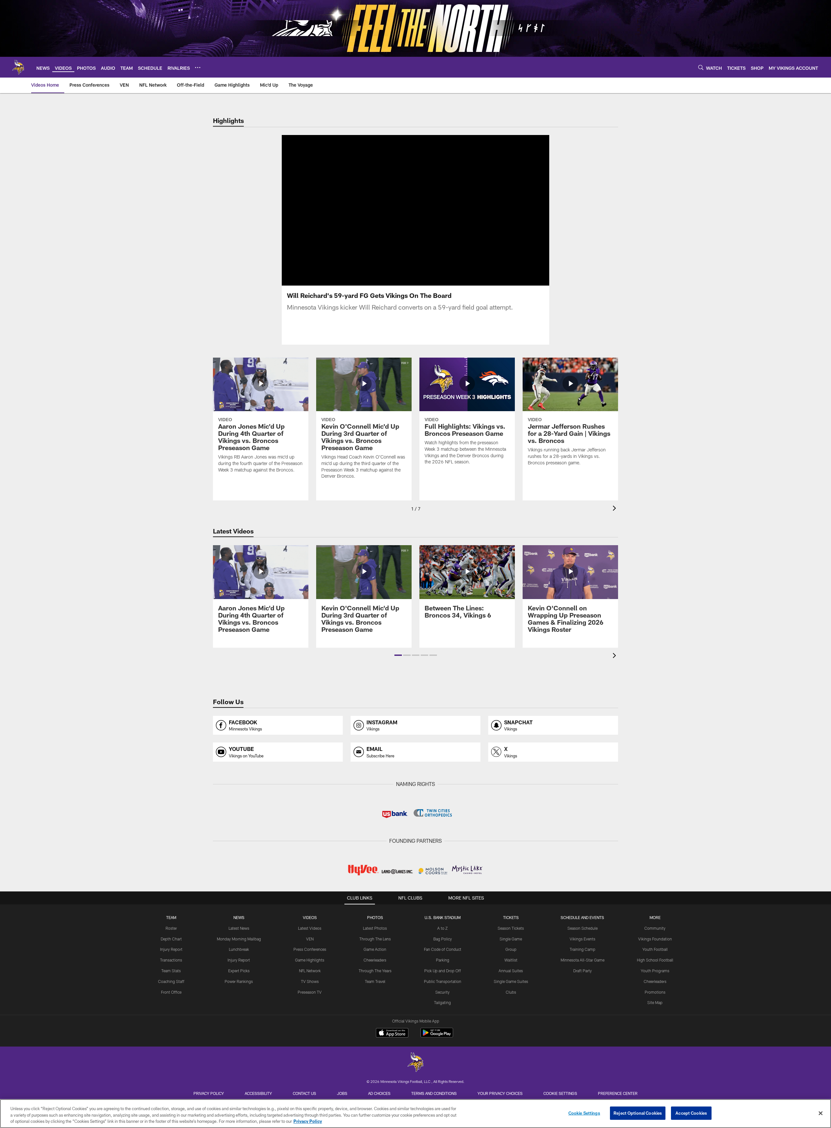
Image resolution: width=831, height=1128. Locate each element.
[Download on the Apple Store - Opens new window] (392, 1033)
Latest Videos (309, 928)
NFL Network (310, 970)
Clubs (511, 992)
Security (442, 992)
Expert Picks (239, 970)
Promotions (655, 992)
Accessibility (258, 1093)
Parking (442, 960)
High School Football (655, 960)
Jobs (342, 1093)
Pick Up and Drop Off (442, 970)
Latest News (239, 928)
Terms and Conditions (434, 1093)
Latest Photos (375, 928)
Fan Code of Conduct (442, 949)
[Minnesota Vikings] (415, 1063)
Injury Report (171, 949)
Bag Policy (442, 939)
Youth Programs (655, 970)
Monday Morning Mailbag (239, 939)
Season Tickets (511, 928)
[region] (415, 1113)
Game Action (375, 949)
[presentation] (615, 509)
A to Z (442, 928)
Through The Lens (375, 939)
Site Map (655, 1002)
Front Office (171, 992)
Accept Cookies (691, 1112)
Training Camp (582, 949)
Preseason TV (310, 992)
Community (654, 928)
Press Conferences (309, 949)
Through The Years (375, 970)
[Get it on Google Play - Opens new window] (436, 1036)
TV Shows (310, 981)
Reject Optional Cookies (638, 1112)
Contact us (304, 1093)
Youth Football (655, 949)
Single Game (511, 939)
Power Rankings (239, 981)
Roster (171, 928)
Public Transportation (442, 981)
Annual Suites (511, 970)
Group (510, 949)
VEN (310, 939)
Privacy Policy (208, 1093)
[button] (395, 210)
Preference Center (618, 1093)
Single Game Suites (511, 981)
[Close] (820, 1113)
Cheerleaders (375, 960)
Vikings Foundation (655, 939)
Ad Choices (379, 1093)
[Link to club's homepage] (18, 67)
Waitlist (510, 960)
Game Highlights (309, 960)
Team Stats (171, 970)
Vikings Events (582, 939)
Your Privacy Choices (500, 1093)
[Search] (700, 67)
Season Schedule (582, 928)
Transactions (171, 960)
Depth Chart (171, 939)
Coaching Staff (171, 981)
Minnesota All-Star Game (582, 960)
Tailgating (442, 1002)
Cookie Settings (560, 1093)
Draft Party (582, 970)
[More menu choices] (197, 67)
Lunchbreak (239, 949)
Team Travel (375, 981)
